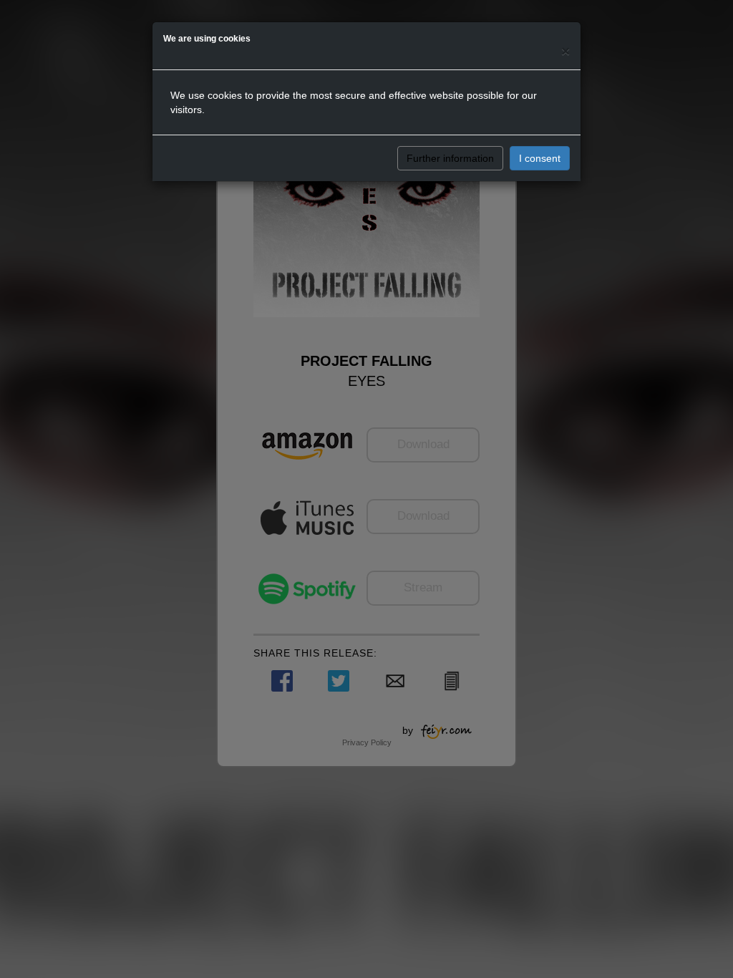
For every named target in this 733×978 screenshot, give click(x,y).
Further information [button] (450, 158)
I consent (539, 158)
